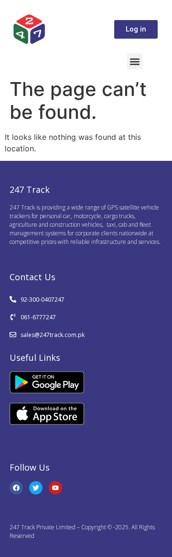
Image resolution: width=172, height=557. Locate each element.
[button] (135, 61)
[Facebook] (16, 487)
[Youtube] (55, 487)
